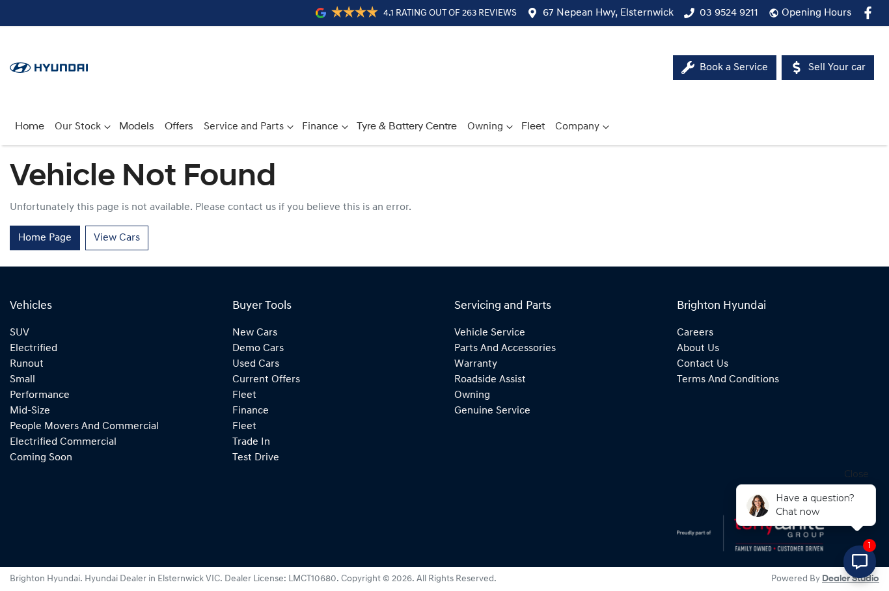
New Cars (254, 333)
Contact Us (702, 364)
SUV (19, 333)
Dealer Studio (850, 579)
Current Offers (266, 379)
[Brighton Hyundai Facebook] (870, 13)
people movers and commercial (84, 426)
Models (136, 127)
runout (27, 364)
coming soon (41, 458)
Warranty (475, 364)
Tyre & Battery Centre (407, 127)
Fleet (533, 127)
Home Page (45, 238)
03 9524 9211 (729, 13)
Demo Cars (258, 348)
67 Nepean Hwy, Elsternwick (608, 13)
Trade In (251, 442)
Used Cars (255, 364)
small (22, 379)
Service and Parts (244, 127)
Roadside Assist (490, 379)
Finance (320, 127)
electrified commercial (63, 442)
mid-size (30, 411)
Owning (485, 127)
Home (29, 127)
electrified (33, 348)
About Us (698, 348)
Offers (179, 127)
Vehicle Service (489, 333)
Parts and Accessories (505, 348)
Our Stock (78, 127)
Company (577, 127)
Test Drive (255, 458)
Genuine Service (492, 411)
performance (40, 395)
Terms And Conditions (728, 379)
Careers (695, 333)
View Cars (117, 238)
